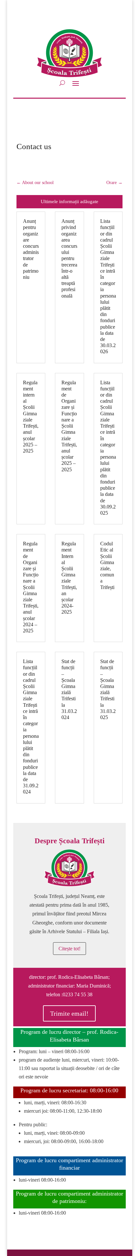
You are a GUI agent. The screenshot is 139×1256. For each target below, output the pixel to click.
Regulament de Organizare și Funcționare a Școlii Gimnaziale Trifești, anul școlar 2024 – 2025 (30, 587)
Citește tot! (69, 948)
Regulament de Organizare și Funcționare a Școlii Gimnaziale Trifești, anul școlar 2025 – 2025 (69, 426)
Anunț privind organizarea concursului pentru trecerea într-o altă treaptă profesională (69, 258)
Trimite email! (69, 1013)
